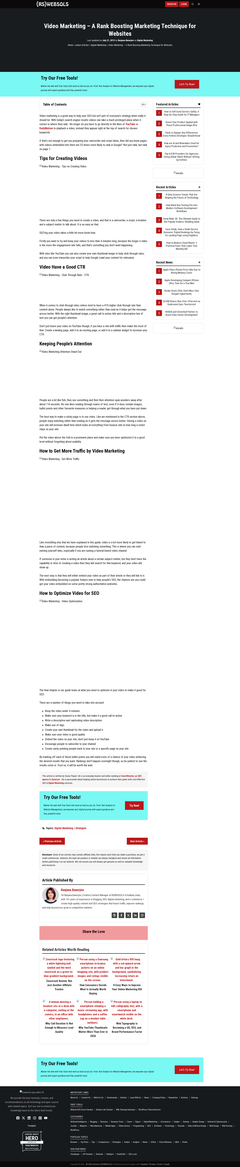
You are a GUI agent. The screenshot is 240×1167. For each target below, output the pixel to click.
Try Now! (134, 805)
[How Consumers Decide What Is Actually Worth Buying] (93, 980)
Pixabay (152, 1164)
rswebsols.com (31, 1142)
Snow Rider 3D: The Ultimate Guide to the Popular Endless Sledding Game (181, 220)
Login (184, 4)
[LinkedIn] (135, 917)
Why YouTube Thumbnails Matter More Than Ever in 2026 (93, 1032)
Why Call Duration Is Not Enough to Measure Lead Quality (59, 1027)
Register (171, 4)
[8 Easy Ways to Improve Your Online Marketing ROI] (127, 980)
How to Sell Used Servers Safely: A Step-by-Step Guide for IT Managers (182, 113)
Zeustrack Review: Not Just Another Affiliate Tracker (59, 985)
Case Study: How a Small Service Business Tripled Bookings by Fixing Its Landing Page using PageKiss (182, 232)
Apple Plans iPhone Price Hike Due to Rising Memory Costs (181, 271)
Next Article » (137, 841)
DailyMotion (46, 128)
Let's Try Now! (187, 84)
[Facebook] (121, 917)
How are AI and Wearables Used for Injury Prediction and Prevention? (181, 145)
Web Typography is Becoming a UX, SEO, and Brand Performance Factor (127, 1027)
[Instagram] (142, 917)
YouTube (130, 124)
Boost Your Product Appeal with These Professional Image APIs (182, 124)
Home (70, 45)
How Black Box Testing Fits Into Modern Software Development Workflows (181, 208)
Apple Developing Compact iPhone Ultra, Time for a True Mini (181, 282)
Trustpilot (32, 1125)
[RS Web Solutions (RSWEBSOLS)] (52, 4)
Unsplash (144, 1164)
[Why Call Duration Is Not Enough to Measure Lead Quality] (59, 1018)
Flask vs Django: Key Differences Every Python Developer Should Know (181, 134)
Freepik (167, 1164)
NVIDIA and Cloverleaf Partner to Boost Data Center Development (181, 313)
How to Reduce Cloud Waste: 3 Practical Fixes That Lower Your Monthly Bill (181, 245)
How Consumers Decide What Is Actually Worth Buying (93, 989)
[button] (192, 4)
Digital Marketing (145, 40)
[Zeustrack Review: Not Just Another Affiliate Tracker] (59, 976)
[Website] (114, 917)
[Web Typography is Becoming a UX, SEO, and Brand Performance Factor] (127, 1018)
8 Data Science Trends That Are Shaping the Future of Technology (181, 196)
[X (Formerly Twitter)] (128, 917)
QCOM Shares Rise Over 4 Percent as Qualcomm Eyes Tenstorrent (181, 303)
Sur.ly (36, 1148)
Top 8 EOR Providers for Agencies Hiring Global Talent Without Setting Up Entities (181, 156)
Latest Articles (82, 45)
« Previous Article (52, 841)
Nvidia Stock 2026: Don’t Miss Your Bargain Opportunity (181, 292)
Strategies (80, 828)
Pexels (159, 1164)
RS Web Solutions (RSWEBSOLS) (99, 1164)
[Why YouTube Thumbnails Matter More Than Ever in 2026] (93, 1022)
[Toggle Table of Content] (142, 104)
